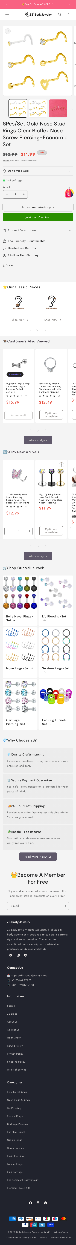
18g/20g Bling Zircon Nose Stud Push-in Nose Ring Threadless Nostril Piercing (50, 498)
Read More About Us (38, 857)
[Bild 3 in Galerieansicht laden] (58, 108)
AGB (34, 1237)
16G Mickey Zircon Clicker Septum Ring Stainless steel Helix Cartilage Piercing (50, 387)
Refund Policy (15, 1045)
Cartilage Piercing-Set (15, 722)
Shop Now (18, 320)
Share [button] (9, 265)
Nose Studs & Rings (18, 1100)
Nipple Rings (14, 1140)
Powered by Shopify (41, 1231)
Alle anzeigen (38, 440)
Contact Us (13, 1029)
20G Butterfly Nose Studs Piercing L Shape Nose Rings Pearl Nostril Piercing (17, 498)
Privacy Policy (15, 1053)
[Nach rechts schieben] (72, 109)
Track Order (14, 1037)
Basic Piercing (15, 1156)
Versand (6, 160)
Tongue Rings (14, 1164)
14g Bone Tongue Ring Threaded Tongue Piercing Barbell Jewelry (18, 387)
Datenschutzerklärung (18, 1237)
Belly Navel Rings (17, 1092)
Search (11, 1006)
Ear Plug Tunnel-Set (54, 722)
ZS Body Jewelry (23, 1231)
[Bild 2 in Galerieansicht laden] (38, 108)
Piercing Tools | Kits (18, 1188)
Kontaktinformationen (61, 1237)
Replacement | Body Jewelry (23, 1180)
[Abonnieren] (65, 906)
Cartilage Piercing (17, 1124)
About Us (12, 1021)
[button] (7, 14)
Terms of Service (16, 1069)
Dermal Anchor (15, 1148)
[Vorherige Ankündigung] (6, 4)
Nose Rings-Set (18, 668)
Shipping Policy (16, 1061)
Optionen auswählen (51, 414)
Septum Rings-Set (56, 668)
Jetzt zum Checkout (38, 217)
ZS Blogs (12, 1013)
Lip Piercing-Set (54, 616)
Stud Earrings (15, 1172)
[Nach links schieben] (4, 109)
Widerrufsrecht (61, 1232)
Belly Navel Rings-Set (19, 618)
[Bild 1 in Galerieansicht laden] (18, 108)
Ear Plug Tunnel (16, 1132)
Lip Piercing (14, 1108)
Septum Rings (15, 1116)
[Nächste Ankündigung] (69, 4)
